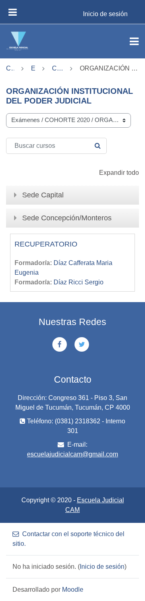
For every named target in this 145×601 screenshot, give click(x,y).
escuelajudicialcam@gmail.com (72, 454)
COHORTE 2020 (57, 68)
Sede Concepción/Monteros (67, 218)
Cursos (10, 68)
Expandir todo (119, 172)
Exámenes (33, 68)
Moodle (72, 589)
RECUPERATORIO (45, 244)
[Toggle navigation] (134, 41)
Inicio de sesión (105, 13)
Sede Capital (43, 195)
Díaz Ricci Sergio (79, 282)
